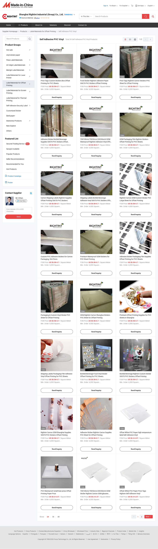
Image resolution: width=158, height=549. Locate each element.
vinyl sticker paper (13, 55)
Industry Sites (94, 531)
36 (53, 517)
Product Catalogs (14, 176)
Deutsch (70, 534)
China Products (31, 531)
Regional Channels (108, 531)
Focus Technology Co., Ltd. (63, 539)
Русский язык (53, 534)
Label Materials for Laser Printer (15, 76)
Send (18, 216)
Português (34, 534)
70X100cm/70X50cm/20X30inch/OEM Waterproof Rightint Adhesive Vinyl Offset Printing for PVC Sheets (96, 141)
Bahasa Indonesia (144, 534)
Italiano (62, 534)
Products (24, 25)
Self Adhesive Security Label (17, 105)
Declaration (104, 539)
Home (8, 25)
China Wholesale (69, 531)
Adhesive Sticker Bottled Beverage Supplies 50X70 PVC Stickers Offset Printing (54, 141)
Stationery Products (14, 121)
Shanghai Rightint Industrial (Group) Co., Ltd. (41, 14)
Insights (141, 531)
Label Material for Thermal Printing (16, 99)
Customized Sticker (13, 110)
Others (8, 131)
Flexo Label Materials (14, 60)
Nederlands (80, 534)
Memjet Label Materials (15, 70)
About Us (38, 25)
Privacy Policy (115, 539)
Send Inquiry (57, 97)
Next (147, 516)
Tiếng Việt (131, 534)
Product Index (121, 531)
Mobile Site (132, 531)
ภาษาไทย (115, 534)
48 (58, 517)
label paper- (10, 115)
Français (43, 534)
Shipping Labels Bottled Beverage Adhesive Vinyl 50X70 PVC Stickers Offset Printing (96, 200)
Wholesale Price (82, 531)
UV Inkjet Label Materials (15, 65)
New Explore (11, 126)
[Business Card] (31, 193)
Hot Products (18, 531)
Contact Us (82, 25)
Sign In (105, 6)
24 (48, 517)
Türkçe (123, 534)
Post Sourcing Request (153, 16)
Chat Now (22, 201)
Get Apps (140, 6)
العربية (88, 534)
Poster (10, 182)
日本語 (102, 534)
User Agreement (93, 539)
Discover (67, 25)
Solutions (53, 25)
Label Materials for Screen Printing (16, 91)
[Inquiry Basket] (132, 6)
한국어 (95, 534)
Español (25, 534)
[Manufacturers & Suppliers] (18, 5)
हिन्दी (108, 534)
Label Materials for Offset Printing (16, 84)
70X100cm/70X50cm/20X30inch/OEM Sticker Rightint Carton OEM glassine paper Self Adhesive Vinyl (95, 493)
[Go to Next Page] (150, 39)
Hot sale (9, 50)
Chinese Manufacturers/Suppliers (50, 531)
